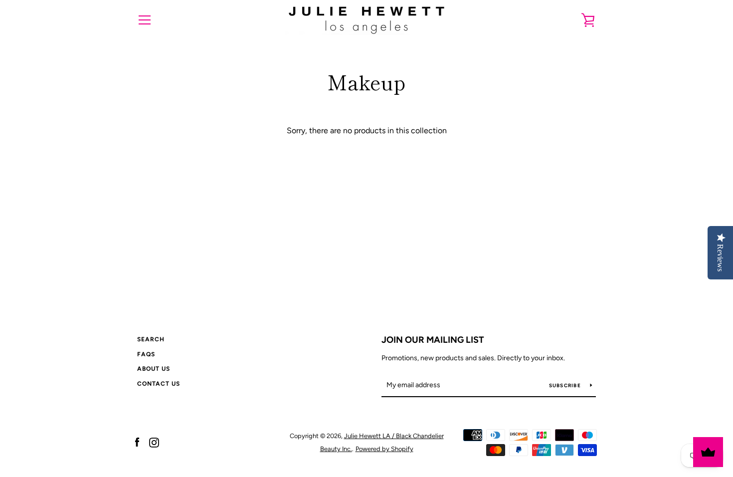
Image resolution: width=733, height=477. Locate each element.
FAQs (146, 354)
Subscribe (566, 385)
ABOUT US (153, 368)
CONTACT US (158, 383)
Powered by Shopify (384, 449)
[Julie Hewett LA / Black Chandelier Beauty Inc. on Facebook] (137, 442)
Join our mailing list (432, 339)
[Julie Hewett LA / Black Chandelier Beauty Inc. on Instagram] (154, 442)
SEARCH (151, 339)
